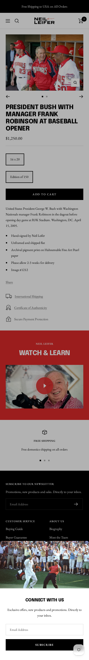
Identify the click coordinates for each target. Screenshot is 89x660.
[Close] (81, 548)
